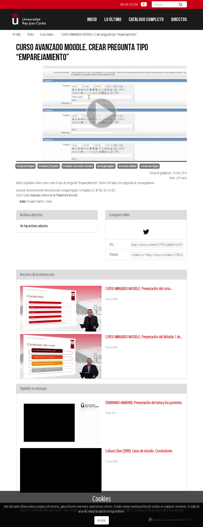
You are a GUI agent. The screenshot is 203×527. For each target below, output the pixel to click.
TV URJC (16, 34)
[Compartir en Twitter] (146, 233)
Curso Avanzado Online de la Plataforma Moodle (50, 195)
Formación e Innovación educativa (78, 166)
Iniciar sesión (129, 4)
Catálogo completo (146, 20)
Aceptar (102, 520)
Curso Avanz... (47, 34)
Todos (30, 34)
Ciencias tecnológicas (25, 166)
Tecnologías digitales (105, 166)
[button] (146, 215)
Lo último (112, 20)
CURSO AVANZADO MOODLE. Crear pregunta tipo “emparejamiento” (99, 34)
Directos (179, 20)
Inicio (92, 20)
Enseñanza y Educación (49, 166)
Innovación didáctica (127, 166)
